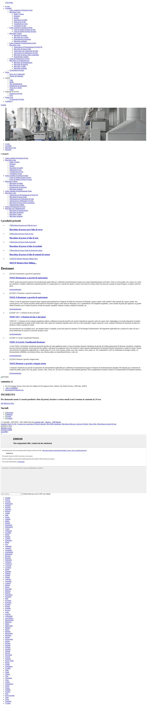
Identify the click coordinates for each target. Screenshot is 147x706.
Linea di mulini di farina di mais (24, 29)
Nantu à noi (9, 97)
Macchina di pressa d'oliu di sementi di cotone (29, 254)
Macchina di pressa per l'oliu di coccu (26, 229)
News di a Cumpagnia (17, 74)
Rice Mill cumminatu (54, 424)
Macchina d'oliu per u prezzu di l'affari (75, 424)
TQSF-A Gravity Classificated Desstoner (27, 342)
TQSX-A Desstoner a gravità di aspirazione (28, 297)
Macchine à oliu (14, 45)
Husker (16, 18)
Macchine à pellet (20, 66)
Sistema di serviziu (15, 93)
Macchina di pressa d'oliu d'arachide (25, 246)
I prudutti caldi (39, 422)
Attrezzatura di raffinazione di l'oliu (26, 53)
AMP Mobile (56, 422)
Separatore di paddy (20, 20)
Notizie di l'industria (16, 76)
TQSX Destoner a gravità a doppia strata (27, 363)
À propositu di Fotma (16, 99)
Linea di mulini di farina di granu (25, 31)
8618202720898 (6, 430)
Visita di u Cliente (15, 88)
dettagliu (18, 289)
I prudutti (8, 8)
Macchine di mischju (21, 64)
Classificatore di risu (21, 24)
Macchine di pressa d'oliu (22, 49)
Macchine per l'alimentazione (19, 60)
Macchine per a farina (21, 37)
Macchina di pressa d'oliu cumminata (26, 55)
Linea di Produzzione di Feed (19, 59)
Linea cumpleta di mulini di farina (20, 28)
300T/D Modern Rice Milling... (23, 263)
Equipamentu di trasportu (22, 39)
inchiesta (12, 289)
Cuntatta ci (8, 101)
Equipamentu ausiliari (21, 57)
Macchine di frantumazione (23, 62)
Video (11, 90)
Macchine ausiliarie (20, 41)
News (7, 72)
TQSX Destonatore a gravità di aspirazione (28, 278)
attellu (11, 82)
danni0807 (4, 432)
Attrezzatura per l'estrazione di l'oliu (26, 51)
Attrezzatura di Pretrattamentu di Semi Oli (28, 47)
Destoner (17, 16)
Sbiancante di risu (20, 22)
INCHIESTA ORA (7, 403)
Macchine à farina (15, 33)
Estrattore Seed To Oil (8, 424)
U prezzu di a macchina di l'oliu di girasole (31, 424)
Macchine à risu (14, 12)
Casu (11, 80)
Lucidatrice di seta (20, 26)
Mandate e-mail (6, 428)
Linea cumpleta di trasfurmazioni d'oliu (22, 43)
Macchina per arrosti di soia (106, 424)
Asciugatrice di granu (16, 70)
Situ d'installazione (15, 84)
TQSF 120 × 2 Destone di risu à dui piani (27, 317)
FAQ (11, 95)
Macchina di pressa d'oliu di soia (23, 238)
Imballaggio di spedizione (18, 86)
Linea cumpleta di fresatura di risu (20, 10)
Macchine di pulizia (20, 35)
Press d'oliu (93, 424)
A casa (7, 6)
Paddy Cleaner (19, 14)
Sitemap (48, 422)
